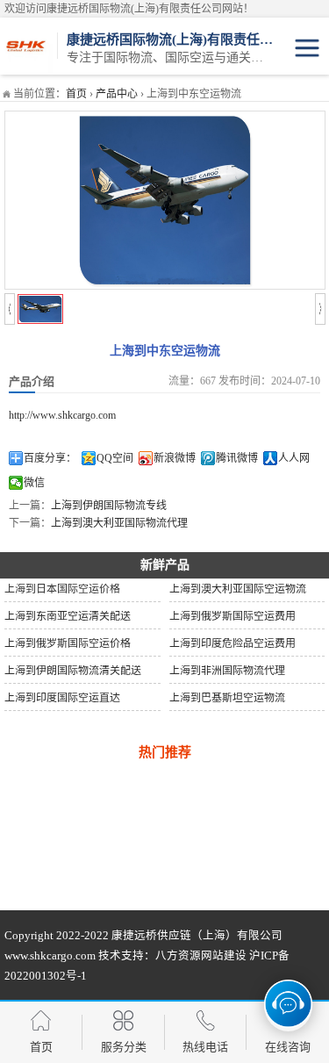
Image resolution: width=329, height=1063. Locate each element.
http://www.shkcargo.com (62, 415)
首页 (76, 94)
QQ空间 (115, 458)
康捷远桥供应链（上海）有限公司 (197, 936)
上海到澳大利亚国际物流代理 (119, 523)
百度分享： (50, 458)
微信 (34, 483)
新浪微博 (175, 458)
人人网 (294, 458)
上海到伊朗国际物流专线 (109, 505)
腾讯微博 (237, 458)
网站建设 (224, 956)
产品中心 (117, 94)
